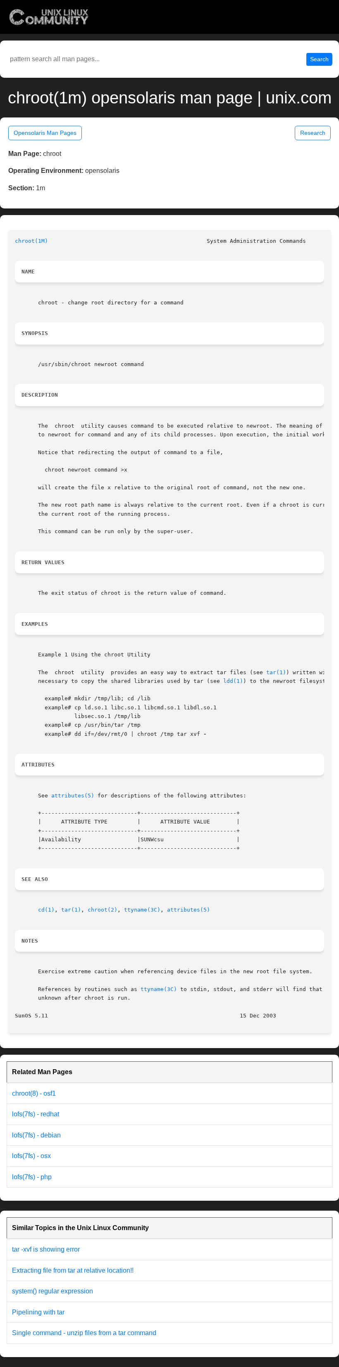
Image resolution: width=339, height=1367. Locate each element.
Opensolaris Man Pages (45, 132)
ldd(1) (233, 681)
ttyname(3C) (142, 910)
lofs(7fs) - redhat (35, 1114)
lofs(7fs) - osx (31, 1155)
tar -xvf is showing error (46, 1249)
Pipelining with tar (38, 1312)
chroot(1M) (31, 241)
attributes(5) (72, 795)
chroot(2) (102, 910)
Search (319, 59)
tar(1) (276, 672)
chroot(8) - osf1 (34, 1093)
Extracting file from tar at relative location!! (73, 1270)
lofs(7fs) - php (32, 1176)
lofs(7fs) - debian (36, 1135)
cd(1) (46, 910)
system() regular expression (52, 1291)
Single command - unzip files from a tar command (84, 1332)
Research (312, 132)
